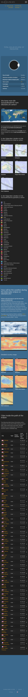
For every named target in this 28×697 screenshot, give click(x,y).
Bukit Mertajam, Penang (4, 514)
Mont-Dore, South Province (5, 648)
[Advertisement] (14, 26)
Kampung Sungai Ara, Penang (5, 475)
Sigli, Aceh (6, 449)
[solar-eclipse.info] (8, 2)
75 (21, 81)
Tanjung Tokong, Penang (5, 480)
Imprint (20, 689)
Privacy (11, 692)
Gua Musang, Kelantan (4, 586)
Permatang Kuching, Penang (4, 497)
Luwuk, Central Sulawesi (5, 631)
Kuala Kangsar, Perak (4, 556)
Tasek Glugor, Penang (4, 527)
